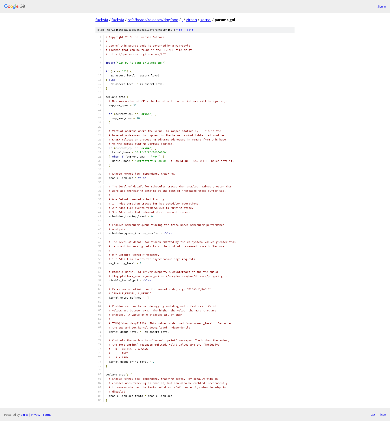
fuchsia (101, 19)
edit (190, 30)
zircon (191, 19)
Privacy (35, 415)
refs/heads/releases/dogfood (153, 19)
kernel (205, 19)
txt (372, 414)
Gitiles (24, 415)
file (179, 30)
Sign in (381, 6)
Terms (47, 415)
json (382, 414)
